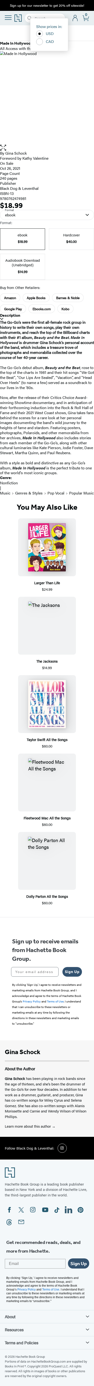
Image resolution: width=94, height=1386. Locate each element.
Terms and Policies (21, 1342)
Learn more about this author (28, 1126)
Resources (14, 1329)
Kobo (65, 308)
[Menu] (8, 17)
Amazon (10, 297)
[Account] (75, 18)
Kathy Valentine (35, 158)
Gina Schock (16, 153)
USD (50, 33)
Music (5, 493)
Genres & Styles (29, 493)
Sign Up (72, 971)
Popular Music (81, 493)
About (10, 1316)
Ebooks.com (42, 308)
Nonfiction (9, 483)
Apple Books (36, 297)
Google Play (13, 308)
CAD (50, 41)
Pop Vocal (55, 493)
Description (10, 315)
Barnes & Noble (68, 297)
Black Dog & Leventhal (19, 188)
